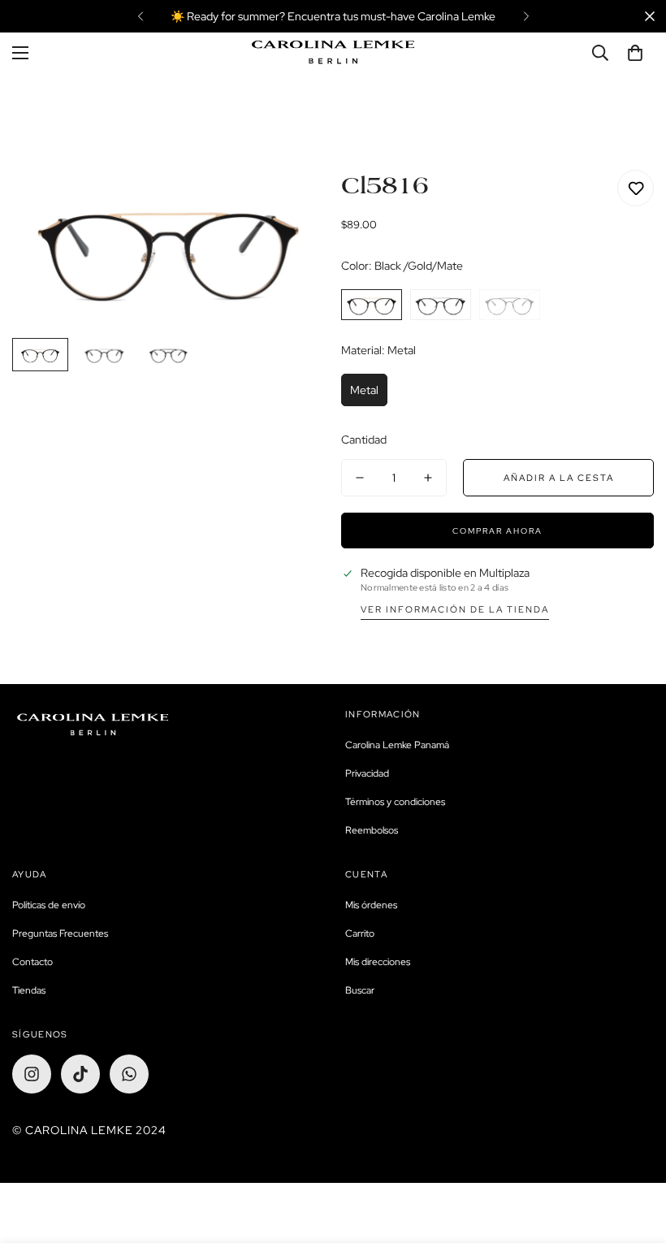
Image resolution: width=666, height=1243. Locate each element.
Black (509, 304)
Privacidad (367, 773)
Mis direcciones (377, 961)
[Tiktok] (80, 1074)
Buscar (359, 990)
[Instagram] (31, 1074)
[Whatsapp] (129, 1074)
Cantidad (364, 439)
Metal (364, 390)
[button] (635, 52)
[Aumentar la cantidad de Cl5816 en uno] (428, 478)
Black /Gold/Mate (371, 304)
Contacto (32, 961)
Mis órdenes (371, 905)
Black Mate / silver (440, 304)
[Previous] (140, 16)
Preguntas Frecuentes (60, 933)
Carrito (359, 933)
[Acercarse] (290, 204)
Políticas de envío (48, 905)
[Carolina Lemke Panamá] (333, 52)
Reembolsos (371, 830)
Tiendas (28, 990)
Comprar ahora (497, 531)
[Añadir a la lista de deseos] (635, 188)
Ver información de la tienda (455, 609)
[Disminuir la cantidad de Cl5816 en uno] (360, 478)
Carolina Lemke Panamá (397, 744)
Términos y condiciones (395, 801)
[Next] (526, 16)
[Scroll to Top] (634, 1154)
